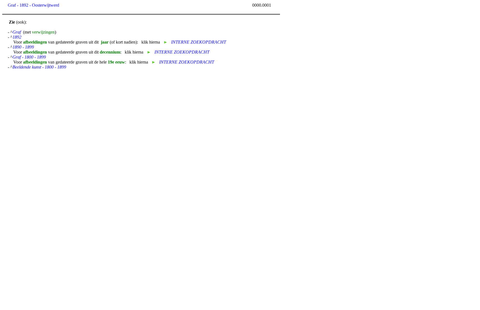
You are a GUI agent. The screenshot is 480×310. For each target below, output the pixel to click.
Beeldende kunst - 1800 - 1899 (39, 67)
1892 (16, 37)
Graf (16, 32)
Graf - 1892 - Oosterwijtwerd (33, 5)
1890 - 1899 (23, 47)
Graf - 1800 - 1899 (29, 57)
